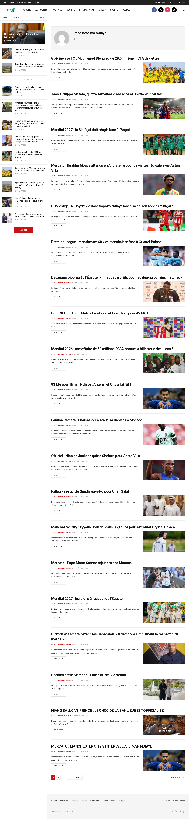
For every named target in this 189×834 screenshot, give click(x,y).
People (126, 10)
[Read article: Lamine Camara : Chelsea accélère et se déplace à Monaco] (164, 434)
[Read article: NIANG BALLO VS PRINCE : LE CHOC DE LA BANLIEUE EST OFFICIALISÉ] (164, 725)
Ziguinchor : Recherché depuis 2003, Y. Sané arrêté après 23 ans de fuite (29, 89)
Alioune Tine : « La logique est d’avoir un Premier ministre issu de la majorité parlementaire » (30, 139)
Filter (40, 18)
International (86, 10)
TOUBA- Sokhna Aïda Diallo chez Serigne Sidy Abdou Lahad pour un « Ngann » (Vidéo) (30, 123)
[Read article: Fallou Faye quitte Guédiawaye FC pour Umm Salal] (164, 505)
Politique (57, 10)
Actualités (41, 10)
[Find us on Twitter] (161, 10)
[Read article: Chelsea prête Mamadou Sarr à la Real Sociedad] (164, 689)
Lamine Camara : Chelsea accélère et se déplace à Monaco (96, 420)
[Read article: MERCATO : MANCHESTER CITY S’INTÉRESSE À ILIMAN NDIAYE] (164, 760)
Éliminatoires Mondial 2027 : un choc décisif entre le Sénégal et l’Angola (28, 154)
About (6, 2)
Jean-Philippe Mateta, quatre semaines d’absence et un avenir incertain (29, 200)
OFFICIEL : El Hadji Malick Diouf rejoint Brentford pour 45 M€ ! (99, 313)
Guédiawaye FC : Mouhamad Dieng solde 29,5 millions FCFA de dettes (105, 58)
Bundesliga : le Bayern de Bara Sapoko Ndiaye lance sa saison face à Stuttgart (112, 206)
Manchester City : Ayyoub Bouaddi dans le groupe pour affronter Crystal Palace (113, 527)
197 (69, 777)
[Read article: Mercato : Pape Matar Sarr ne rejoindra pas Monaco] (164, 577)
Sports (114, 10)
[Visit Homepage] (10, 10)
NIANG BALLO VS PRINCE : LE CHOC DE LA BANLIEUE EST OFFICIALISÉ (107, 710)
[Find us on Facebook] (154, 10)
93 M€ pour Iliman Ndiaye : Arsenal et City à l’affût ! (91, 384)
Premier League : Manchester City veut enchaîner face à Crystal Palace (106, 242)
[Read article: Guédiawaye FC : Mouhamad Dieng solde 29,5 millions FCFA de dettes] (164, 72)
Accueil (27, 10)
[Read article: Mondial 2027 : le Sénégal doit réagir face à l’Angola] (164, 144)
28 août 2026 (78, 211)
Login (182, 2)
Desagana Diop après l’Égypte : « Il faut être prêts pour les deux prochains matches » (117, 277)
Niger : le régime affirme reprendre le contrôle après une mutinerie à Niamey (29, 185)
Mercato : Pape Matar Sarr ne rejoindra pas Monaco (91, 563)
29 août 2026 (78, 64)
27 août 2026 (78, 461)
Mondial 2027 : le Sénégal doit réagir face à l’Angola (91, 130)
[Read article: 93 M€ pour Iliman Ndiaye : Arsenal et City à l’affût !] (164, 398)
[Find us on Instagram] (167, 10)
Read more (60, 77)
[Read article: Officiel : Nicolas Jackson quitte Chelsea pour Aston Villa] (164, 470)
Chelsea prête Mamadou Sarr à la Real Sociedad (88, 675)
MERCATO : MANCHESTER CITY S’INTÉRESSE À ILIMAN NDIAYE (101, 746)
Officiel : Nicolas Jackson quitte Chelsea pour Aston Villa (95, 456)
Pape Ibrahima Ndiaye (62, 64)
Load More (23, 230)
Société (71, 10)
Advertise (14, 2)
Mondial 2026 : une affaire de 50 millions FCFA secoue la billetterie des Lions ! (112, 349)
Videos (102, 10)
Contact (36, 2)
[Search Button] (184, 10)
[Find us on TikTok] (174, 10)
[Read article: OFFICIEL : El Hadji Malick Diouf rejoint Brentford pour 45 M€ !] (164, 327)
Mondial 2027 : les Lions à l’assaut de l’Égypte (87, 598)
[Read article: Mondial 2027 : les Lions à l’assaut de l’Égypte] (164, 612)
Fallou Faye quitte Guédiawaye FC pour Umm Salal (90, 491)
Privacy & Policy (25, 2)
